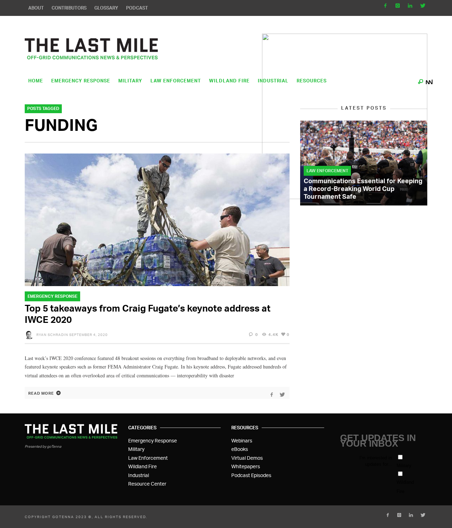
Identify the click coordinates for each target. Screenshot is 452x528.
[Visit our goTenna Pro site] (429, 80)
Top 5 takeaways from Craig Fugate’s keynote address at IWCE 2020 (147, 313)
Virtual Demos (247, 458)
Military (136, 449)
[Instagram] (398, 5)
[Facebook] (385, 5)
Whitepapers (245, 466)
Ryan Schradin (52, 334)
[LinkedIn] (410, 5)
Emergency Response (52, 296)
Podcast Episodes (251, 475)
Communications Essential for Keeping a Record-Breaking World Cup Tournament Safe (363, 188)
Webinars (241, 440)
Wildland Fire (142, 466)
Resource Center (147, 484)
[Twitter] (422, 5)
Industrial (138, 475)
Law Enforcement (327, 170)
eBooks (239, 449)
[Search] (420, 80)
